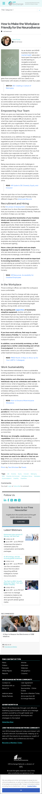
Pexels (24, 467)
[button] (21, 10)
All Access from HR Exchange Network (28, 697)
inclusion (26, 474)
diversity (13, 474)
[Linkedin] (5, 501)
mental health (26, 55)
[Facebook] (8, 501)
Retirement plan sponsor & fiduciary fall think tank (13, 535)
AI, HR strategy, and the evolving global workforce (13, 557)
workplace (37, 476)
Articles (23, 663)
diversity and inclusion (13, 476)
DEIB (3, 476)
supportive (19, 310)
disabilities (24, 478)
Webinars (24, 668)
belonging (34, 474)
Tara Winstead (13, 467)
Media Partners (7, 696)
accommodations (7, 478)
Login (9, 486)
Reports (5, 673)
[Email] (16, 501)
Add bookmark (7, 31)
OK (21, 790)
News (4, 663)
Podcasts (5, 668)
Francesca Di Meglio (14, 647)
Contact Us (6, 683)
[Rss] (19, 501)
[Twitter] (12, 501)
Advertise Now (7, 722)
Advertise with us (8, 685)
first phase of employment (15, 207)
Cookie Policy (26, 685)
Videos (4, 665)
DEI (8, 474)
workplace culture (27, 476)
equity (20, 474)
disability (16, 478)
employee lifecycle (25, 199)
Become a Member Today (30, 693)
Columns (24, 673)
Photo (3, 467)
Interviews (24, 665)
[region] (21, 784)
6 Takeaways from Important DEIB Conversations (23, 634)
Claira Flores (16, 39)
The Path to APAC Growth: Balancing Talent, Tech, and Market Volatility (13, 583)
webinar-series (7, 693)
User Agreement (27, 683)
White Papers (7, 671)
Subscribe (17, 486)
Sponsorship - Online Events (28, 689)
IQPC (21, 766)
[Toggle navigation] (3, 3)
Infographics (25, 671)
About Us (5, 688)
